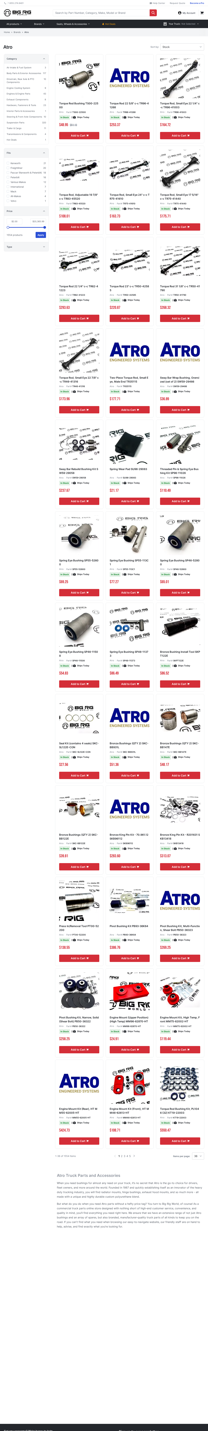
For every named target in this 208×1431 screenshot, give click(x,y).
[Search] (153, 12)
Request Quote (177, 3)
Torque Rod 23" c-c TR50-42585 (129, 288)
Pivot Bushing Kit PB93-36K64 (129, 926)
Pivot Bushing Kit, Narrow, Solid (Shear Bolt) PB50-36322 (79, 1019)
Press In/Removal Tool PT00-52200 (79, 928)
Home (7, 32)
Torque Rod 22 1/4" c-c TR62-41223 (78, 288)
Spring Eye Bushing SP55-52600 (78, 562)
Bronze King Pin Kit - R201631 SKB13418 (180, 836)
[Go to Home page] (17, 12)
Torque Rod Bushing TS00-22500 (78, 105)
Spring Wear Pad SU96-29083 (128, 469)
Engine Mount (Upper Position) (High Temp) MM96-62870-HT (129, 1019)
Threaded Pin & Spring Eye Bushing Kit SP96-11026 (179, 471)
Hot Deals (110, 24)
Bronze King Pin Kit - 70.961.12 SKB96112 (129, 836)
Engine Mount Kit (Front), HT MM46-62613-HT (129, 1110)
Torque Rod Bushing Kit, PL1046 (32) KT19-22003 (179, 1110)
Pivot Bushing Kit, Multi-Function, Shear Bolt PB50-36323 (180, 928)
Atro (61, 112)
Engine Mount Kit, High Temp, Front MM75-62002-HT (180, 1019)
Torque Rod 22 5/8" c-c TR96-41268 (129, 105)
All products (12, 24)
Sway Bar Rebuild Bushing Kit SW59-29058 (78, 471)
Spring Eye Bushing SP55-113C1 (129, 562)
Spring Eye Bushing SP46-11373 (129, 653)
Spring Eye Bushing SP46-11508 (78, 653)
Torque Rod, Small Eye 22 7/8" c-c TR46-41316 (79, 379)
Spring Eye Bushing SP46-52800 (180, 562)
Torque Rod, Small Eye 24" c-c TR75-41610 (130, 196)
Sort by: (154, 46)
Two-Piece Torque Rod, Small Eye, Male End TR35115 (129, 379)
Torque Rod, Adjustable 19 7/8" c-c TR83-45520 (78, 196)
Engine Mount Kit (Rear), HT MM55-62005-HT (78, 1110)
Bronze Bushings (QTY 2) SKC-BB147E (179, 745)
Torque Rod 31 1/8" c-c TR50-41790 (180, 288)
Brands (38, 24)
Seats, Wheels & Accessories (72, 24)
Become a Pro (197, 3)
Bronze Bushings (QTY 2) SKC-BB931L (129, 745)
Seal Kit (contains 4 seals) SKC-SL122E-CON (79, 745)
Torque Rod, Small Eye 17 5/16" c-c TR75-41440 (179, 196)
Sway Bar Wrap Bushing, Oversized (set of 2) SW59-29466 (179, 379)
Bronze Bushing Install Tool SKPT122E (180, 653)
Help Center (158, 3)
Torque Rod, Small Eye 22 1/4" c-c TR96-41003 (180, 105)
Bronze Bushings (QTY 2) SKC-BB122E (78, 836)
